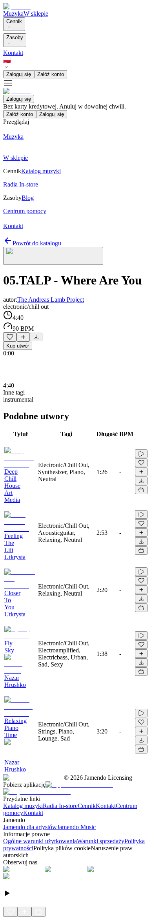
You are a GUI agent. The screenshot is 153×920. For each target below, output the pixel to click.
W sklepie (36, 13)
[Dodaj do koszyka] (141, 489)
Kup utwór (17, 346)
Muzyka (13, 13)
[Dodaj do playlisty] (23, 337)
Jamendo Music (76, 827)
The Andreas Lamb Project (50, 299)
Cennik (14, 21)
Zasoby (14, 37)
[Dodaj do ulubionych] (9, 337)
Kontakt (13, 52)
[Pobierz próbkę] (36, 337)
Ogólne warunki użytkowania (40, 841)
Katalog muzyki (23, 805)
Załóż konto (50, 74)
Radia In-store (60, 805)
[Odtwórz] (141, 453)
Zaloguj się (18, 74)
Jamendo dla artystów (30, 827)
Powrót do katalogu (37, 243)
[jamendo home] (17, 6)
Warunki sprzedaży (100, 841)
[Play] (53, 256)
